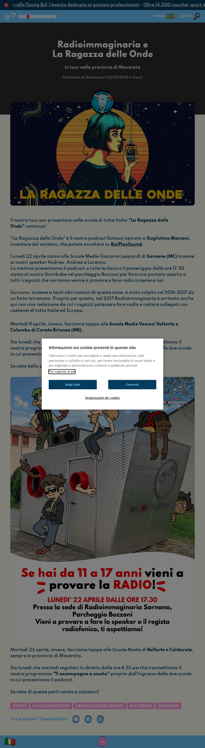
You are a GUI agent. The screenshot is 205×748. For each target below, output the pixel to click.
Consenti (132, 384)
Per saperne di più (62, 371)
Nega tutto (72, 384)
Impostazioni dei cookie (102, 398)
